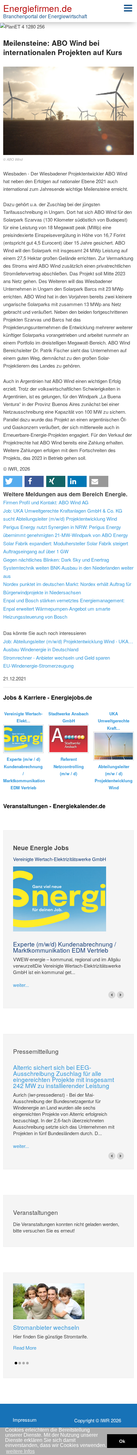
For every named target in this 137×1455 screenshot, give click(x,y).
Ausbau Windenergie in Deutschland (40, 649)
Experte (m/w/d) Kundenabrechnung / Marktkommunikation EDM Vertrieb (64, 946)
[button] (12, 481)
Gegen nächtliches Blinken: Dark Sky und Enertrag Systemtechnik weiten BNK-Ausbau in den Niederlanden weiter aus (68, 567)
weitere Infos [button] (20, 1451)
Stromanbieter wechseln (46, 1327)
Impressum (25, 1420)
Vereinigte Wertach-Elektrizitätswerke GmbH (59, 859)
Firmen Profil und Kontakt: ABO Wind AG (46, 502)
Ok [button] (122, 1441)
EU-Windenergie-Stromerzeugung (38, 665)
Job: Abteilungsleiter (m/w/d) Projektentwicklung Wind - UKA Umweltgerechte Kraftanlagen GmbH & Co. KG (68, 641)
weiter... (21, 984)
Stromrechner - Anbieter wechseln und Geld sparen (56, 657)
